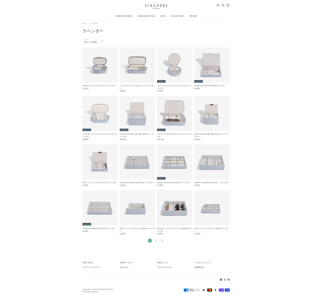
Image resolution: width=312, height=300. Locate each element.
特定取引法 (199, 267)
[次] (162, 241)
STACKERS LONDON (105, 289)
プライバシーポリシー (91, 267)
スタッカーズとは (164, 267)
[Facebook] (220, 279)
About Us (124, 267)
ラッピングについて (203, 262)
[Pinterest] (228, 279)
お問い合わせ (87, 262)
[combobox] (93, 41)
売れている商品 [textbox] (90, 42)
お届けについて (126, 262)
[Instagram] (224, 279)
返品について (162, 262)
